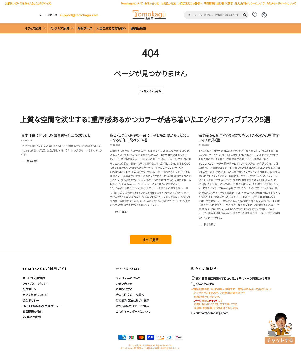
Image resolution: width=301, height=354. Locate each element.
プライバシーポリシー (36, 283)
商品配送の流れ (33, 311)
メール (197, 300)
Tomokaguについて (128, 278)
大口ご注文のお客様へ (190, 3)
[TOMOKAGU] (149, 15)
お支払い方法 (124, 289)
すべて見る (151, 239)
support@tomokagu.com (79, 15)
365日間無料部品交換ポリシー (42, 306)
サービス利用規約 (34, 278)
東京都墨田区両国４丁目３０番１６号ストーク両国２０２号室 (233, 278)
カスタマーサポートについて (281, 3)
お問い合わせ (124, 283)
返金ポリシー (31, 300)
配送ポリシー (31, 289)
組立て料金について (35, 295)
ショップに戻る (150, 90)
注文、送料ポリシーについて (249, 3)
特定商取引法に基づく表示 (218, 3)
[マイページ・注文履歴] (264, 15)
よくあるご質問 (32, 317)
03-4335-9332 (205, 284)
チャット (213, 300)
